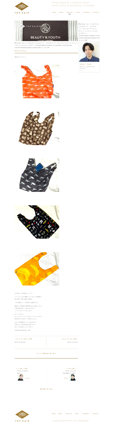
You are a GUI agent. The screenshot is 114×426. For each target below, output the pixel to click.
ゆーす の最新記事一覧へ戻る (46, 353)
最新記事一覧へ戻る (46, 389)
